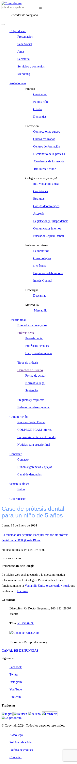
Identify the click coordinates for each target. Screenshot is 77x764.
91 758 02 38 (25, 623)
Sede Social (24, 44)
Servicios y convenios (31, 66)
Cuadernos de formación (49, 161)
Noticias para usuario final (33, 444)
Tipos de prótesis (27, 362)
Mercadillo (40, 310)
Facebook (15, 667)
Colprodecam (17, 31)
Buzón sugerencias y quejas (34, 467)
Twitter (13, 674)
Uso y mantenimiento (38, 353)
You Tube (15, 689)
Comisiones (40, 191)
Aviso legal (16, 735)
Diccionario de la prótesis (49, 154)
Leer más (22, 591)
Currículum (40, 94)
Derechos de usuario (30, 370)
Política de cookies (21, 749)
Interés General (42, 280)
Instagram (15, 682)
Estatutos (38, 198)
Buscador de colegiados (32, 325)
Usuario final (17, 319)
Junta (20, 51)
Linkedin (15, 696)
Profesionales (17, 83)
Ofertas (37, 109)
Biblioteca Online (44, 168)
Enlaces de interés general (33, 407)
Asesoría (38, 213)
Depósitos (39, 265)
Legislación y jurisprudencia (50, 221)
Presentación (25, 36)
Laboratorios (41, 250)
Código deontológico (46, 206)
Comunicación (18, 416)
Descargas (39, 295)
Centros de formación (46, 146)
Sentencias (31, 390)
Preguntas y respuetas (30, 400)
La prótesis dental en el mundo (36, 437)
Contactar (15, 454)
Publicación (40, 101)
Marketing (23, 74)
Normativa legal (35, 383)
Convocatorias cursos (46, 131)
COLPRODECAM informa (34, 429)
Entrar (21, 489)
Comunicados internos (47, 228)
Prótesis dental (26, 332)
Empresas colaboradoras (48, 273)
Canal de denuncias (29, 474)
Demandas (39, 116)
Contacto (23, 459)
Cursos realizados (44, 139)
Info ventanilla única (46, 183)
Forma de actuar (35, 375)
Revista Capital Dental (31, 422)
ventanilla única (19, 483)
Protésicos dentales (37, 345)
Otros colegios (42, 258)
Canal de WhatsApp (26, 632)
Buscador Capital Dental (48, 236)
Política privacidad (21, 742)
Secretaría (23, 59)
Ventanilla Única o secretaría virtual (47, 585)
